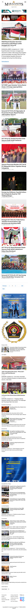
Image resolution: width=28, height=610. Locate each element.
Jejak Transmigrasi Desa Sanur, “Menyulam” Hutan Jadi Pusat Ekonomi (13, 372)
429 (22, 285)
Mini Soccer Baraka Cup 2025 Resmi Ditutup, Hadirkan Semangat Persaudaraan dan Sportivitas (17, 543)
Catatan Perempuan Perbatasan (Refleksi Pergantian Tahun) (17, 557)
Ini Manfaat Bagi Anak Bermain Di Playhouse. (17, 443)
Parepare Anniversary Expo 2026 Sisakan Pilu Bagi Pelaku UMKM (17, 509)
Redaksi (3, 596)
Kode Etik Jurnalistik (14, 596)
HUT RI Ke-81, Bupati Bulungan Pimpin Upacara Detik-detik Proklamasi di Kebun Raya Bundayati (13, 249)
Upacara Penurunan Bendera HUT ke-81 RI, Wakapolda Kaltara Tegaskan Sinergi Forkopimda (14, 166)
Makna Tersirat (13, 576)
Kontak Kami (4, 598)
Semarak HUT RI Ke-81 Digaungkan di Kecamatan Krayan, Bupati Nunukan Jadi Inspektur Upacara (13, 112)
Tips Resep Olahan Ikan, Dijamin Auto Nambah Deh (18, 407)
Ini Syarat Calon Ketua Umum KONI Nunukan (13, 395)
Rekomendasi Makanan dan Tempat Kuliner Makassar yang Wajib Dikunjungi (17, 419)
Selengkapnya (5, 61)
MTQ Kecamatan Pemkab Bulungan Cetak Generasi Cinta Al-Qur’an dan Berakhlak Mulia (17, 493)
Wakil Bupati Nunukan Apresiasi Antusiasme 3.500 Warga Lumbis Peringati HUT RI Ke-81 (12, 43)
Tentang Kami (4, 595)
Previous (4, 285)
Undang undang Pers (14, 595)
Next (3, 288)
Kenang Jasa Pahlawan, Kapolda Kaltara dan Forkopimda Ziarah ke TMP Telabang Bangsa (14, 194)
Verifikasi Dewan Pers (14, 598)
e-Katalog (3, 601)
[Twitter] (23, 598)
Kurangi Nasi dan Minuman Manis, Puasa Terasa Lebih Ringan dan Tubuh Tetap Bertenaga (18, 432)
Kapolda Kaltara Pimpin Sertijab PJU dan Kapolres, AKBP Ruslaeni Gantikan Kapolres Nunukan (18, 487)
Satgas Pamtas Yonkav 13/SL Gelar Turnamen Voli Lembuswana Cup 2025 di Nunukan (18, 522)
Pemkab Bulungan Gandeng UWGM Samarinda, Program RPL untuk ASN (17, 499)
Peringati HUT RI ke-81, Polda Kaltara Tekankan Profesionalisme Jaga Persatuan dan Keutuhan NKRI (13, 221)
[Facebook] (21, 598)
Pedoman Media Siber (5, 599)
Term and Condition (14, 601)
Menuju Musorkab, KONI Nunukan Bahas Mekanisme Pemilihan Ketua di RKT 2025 (18, 532)
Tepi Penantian (13, 566)
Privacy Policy (13, 599)
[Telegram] (23, 600)
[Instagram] (21, 600)
